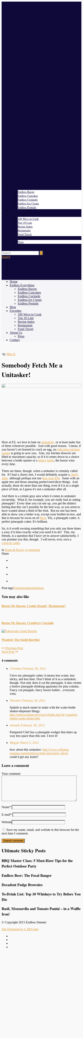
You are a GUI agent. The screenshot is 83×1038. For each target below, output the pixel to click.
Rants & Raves (14, 550)
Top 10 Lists (25, 223)
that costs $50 (51, 478)
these (43, 518)
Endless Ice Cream (28, 203)
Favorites (15, 215)
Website (7, 822)
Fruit (16, 588)
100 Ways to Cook (28, 219)
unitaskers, (48, 442)
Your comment (11, 773)
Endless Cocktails (28, 199)
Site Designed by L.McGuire (20, 929)
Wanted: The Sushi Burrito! (21, 639)
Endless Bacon (26, 192)
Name (6, 807)
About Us (15, 238)
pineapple (25, 588)
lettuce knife (46, 460)
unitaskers (37, 588)
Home (13, 184)
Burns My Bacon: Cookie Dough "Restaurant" (34, 605)
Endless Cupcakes (28, 196)
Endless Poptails (27, 207)
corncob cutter (11, 543)
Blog (12, 211)
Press (21, 242)
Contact (14, 246)
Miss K (11, 354)
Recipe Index (25, 226)
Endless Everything (21, 188)
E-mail (7, 814)
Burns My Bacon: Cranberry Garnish (28, 622)
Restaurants (24, 230)
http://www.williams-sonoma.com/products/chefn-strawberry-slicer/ (39, 751)
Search (6, 257)
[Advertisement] (41, 994)
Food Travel (25, 234)
